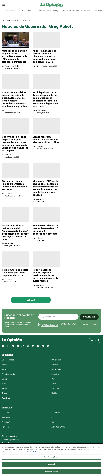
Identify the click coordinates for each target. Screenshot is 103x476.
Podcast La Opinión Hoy (48, 11)
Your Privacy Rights (51, 457)
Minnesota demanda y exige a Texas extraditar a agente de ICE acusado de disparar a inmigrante (14, 56)
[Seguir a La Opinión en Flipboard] (32, 346)
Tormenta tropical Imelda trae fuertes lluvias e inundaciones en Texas (14, 185)
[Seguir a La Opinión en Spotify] (42, 346)
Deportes (55, 374)
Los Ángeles (56, 369)
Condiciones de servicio (49, 326)
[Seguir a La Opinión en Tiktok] (22, 346)
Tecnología (6, 388)
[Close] (99, 447)
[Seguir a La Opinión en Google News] (27, 346)
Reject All (51, 464)
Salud (4, 384)
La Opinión (6, 20)
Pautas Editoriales (9, 443)
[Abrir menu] (3, 5)
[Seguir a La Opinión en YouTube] (17, 346)
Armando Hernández (12, 66)
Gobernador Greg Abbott (21, 20)
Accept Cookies (51, 471)
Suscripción (6, 422)
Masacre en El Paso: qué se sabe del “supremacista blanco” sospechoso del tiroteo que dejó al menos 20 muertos (15, 232)
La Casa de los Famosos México (76, 11)
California (55, 388)
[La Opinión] (51, 5)
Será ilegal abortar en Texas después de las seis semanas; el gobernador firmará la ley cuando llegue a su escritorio (45, 99)
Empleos (55, 417)
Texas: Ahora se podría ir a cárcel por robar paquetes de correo (15, 272)
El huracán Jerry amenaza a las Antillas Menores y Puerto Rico (46, 139)
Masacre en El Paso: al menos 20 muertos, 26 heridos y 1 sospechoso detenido (45, 229)
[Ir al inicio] (12, 340)
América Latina (58, 365)
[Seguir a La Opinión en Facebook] (2, 346)
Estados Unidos (8, 360)
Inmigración (56, 360)
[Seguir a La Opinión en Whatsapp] (37, 346)
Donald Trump (10, 11)
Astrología (6, 398)
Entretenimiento (8, 374)
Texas (4, 393)
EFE (37, 66)
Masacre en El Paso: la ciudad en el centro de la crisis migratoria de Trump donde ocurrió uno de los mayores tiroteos (45, 188)
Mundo (4, 365)
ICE (22, 11)
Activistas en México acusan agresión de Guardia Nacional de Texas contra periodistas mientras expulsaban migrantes (14, 99)
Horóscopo (6, 427)
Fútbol (31, 11)
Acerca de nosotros (9, 436)
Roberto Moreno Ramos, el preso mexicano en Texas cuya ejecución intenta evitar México (46, 275)
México (5, 369)
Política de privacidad (80, 324)
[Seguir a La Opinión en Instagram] (12, 346)
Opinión (55, 379)
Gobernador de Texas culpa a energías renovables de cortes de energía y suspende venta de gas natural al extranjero (15, 143)
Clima (54, 422)
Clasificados (56, 413)
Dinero (4, 379)
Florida (54, 393)
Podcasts (5, 413)
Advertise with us (58, 427)
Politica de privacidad (10, 440)
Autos (54, 384)
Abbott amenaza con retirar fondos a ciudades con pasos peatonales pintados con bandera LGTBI (44, 56)
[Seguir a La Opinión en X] (7, 346)
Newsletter (6, 417)
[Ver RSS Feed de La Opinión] (47, 346)
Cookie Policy (32, 452)
